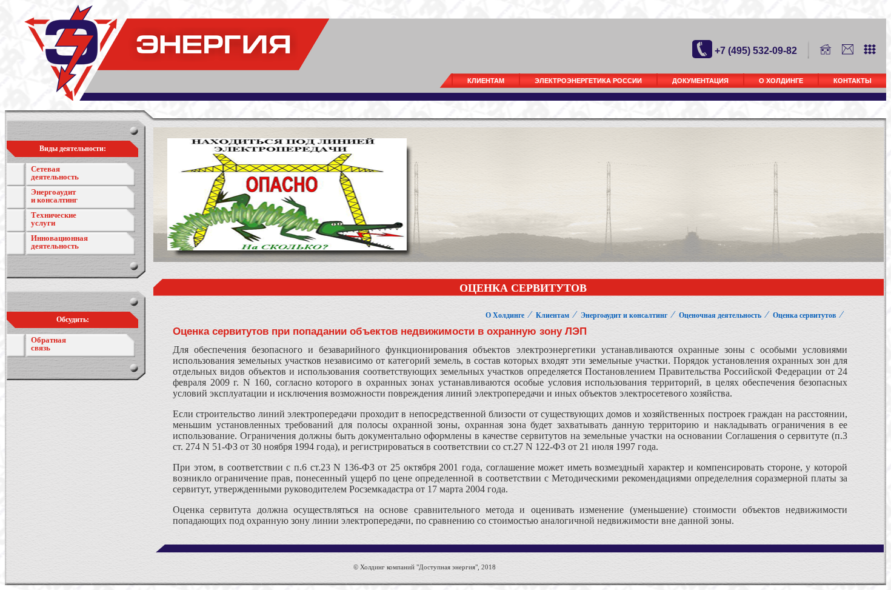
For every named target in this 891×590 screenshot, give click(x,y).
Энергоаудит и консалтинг (54, 195)
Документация (700, 80)
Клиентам (485, 80)
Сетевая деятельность (55, 172)
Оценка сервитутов (804, 315)
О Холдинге (781, 80)
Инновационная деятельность (59, 241)
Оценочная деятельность (720, 315)
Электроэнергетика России (588, 80)
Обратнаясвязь (48, 343)
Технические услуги (53, 218)
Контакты (852, 80)
